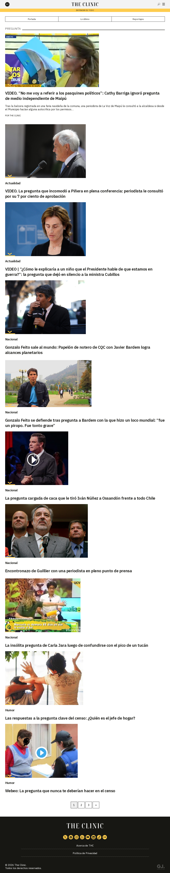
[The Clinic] (10, 4)
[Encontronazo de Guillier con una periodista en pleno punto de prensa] (85, 531)
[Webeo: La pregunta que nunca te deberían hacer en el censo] (85, 751)
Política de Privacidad (85, 853)
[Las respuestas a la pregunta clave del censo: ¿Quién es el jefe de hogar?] (85, 678)
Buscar (159, 4)
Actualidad (12, 183)
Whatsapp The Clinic (82, 837)
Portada (32, 19)
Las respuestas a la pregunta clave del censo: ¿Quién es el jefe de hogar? (70, 718)
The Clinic (15, 115)
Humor (10, 710)
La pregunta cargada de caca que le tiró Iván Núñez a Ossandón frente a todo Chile (80, 498)
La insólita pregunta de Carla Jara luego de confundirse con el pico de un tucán (76, 645)
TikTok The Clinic (99, 837)
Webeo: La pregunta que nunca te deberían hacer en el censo (60, 790)
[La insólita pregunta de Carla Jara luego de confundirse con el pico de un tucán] (85, 605)
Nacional (11, 339)
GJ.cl (161, 867)
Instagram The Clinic (76, 837)
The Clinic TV (88, 837)
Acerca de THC (85, 845)
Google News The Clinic (105, 837)
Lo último (85, 19)
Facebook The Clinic (71, 837)
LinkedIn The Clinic (93, 837)
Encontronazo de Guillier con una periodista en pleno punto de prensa (68, 570)
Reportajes (138, 19)
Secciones (163, 4)
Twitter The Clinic (65, 837)
